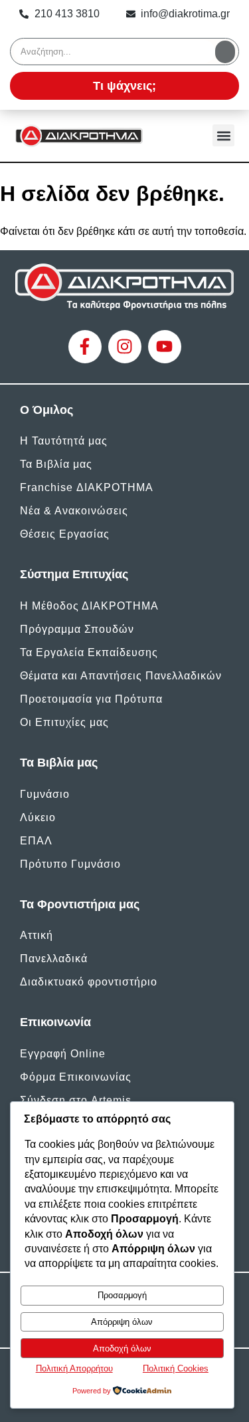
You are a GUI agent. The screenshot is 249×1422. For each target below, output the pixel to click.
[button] (223, 135)
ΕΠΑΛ (36, 840)
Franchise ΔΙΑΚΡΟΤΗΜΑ (86, 487)
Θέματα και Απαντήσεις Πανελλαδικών (121, 675)
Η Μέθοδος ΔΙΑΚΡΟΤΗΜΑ (89, 606)
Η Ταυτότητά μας (64, 440)
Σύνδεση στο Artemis (75, 1100)
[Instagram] (124, 346)
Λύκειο (38, 817)
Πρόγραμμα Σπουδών (77, 629)
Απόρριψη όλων (122, 1322)
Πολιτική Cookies (175, 1368)
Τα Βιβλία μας (56, 464)
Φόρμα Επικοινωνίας (75, 1077)
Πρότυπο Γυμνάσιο (70, 864)
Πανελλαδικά (54, 958)
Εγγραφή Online (63, 1053)
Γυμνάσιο (45, 794)
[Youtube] (164, 346)
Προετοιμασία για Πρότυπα (91, 699)
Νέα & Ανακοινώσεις (74, 510)
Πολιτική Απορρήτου (74, 1368)
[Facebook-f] (85, 346)
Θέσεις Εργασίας (65, 534)
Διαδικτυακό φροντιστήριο (88, 981)
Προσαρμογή (122, 1295)
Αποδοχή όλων (122, 1348)
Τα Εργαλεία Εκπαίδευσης (89, 652)
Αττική (36, 935)
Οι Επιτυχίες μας (64, 722)
